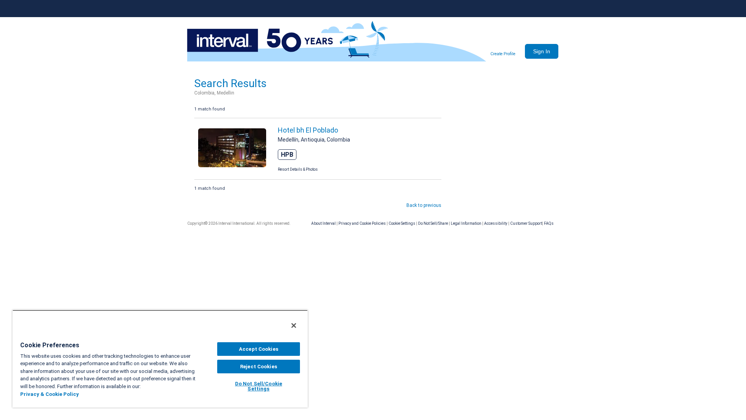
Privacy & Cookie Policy (49, 394)
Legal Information (466, 223)
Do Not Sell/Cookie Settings (258, 386)
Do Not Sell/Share (433, 223)
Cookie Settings (402, 223)
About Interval (323, 223)
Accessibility (495, 223)
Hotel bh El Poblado (308, 130)
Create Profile (502, 53)
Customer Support (526, 223)
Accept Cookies (258, 349)
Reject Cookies (258, 366)
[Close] (293, 325)
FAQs (549, 223)
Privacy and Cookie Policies (362, 223)
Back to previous (423, 205)
